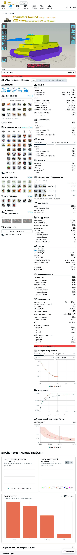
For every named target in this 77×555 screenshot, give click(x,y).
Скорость (37, 357)
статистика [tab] (40, 80)
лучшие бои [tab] (50, 80)
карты (17, 8)
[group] (69, 462)
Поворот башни (60, 354)
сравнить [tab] (62, 80)
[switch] (3, 122)
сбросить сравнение (17, 231)
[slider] (2, 217)
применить (51, 186)
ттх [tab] (34, 80)
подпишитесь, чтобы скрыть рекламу (12, 76)
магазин (50, 8)
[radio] (67, 462)
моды (42, 8)
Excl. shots (70, 496)
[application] (54, 373)
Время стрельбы (39, 354)
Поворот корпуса (60, 357)
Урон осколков (38, 422)
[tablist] (49, 80)
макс (24, 127)
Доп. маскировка (60, 142)
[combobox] (10, 3)
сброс (30, 96)
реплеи (25, 8)
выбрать (71, 72)
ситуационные (10, 172)
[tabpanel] (38, 316)
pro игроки (41, 180)
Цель (3, 69)
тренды (34, 8)
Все (62, 496)
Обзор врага (38, 142)
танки (10, 8)
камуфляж (9, 122)
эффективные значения (13, 234)
